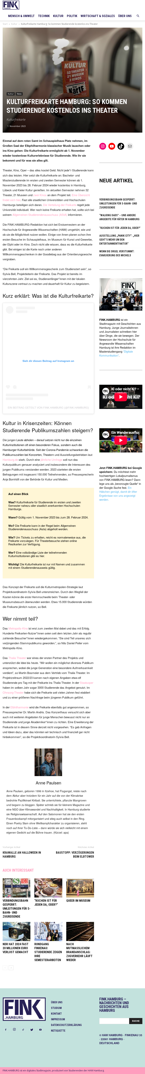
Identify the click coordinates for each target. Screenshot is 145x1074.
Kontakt (56, 1013)
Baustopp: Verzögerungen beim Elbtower (75, 854)
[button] (137, 16)
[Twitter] (32, 1030)
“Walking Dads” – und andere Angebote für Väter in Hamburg (119, 217)
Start (5, 24)
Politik (72, 16)
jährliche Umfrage (51, 460)
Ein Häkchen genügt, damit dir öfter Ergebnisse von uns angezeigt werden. (118, 493)
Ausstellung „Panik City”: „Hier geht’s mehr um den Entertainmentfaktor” (119, 239)
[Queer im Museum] (80, 887)
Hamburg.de (10, 460)
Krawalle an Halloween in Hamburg (22, 854)
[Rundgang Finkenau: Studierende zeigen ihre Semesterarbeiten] (48, 931)
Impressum (58, 1019)
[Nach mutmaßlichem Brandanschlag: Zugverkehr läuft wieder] (80, 931)
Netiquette (58, 1030)
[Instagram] (14, 1030)
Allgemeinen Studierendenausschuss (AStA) (39, 215)
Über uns (125, 16)
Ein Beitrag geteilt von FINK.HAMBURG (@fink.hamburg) (48, 407)
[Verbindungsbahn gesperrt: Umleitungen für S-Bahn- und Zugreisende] (16, 887)
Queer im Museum (78, 900)
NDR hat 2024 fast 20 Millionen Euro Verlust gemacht (16, 948)
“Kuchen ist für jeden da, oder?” (119, 227)
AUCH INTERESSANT (18, 870)
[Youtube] (40, 1030)
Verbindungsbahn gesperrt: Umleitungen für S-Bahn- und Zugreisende (16, 908)
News (19, 93)
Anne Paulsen (48, 783)
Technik (44, 16)
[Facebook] (6, 1030)
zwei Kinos (40, 195)
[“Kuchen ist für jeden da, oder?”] (48, 887)
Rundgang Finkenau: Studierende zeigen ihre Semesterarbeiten (48, 952)
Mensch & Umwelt (21, 16)
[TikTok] (23, 1030)
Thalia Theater (17, 658)
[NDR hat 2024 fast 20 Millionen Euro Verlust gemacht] (16, 931)
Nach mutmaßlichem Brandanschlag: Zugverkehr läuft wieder (79, 952)
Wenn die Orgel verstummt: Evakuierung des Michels (116, 253)
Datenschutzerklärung (66, 1025)
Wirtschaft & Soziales (98, 16)
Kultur (58, 16)
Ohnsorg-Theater (13, 692)
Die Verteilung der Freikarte (59, 205)
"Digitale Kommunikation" (116, 353)
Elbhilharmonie (19, 707)
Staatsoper (86, 683)
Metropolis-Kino (18, 628)
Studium (56, 1007)
